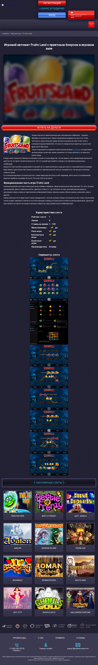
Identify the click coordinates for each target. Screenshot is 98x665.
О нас (41, 638)
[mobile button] (91, 24)
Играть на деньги (49, 127)
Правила (60, 638)
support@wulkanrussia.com (78, 648)
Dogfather (76, 149)
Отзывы (80, 638)
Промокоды (19, 638)
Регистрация (52, 3)
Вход (52, 15)
